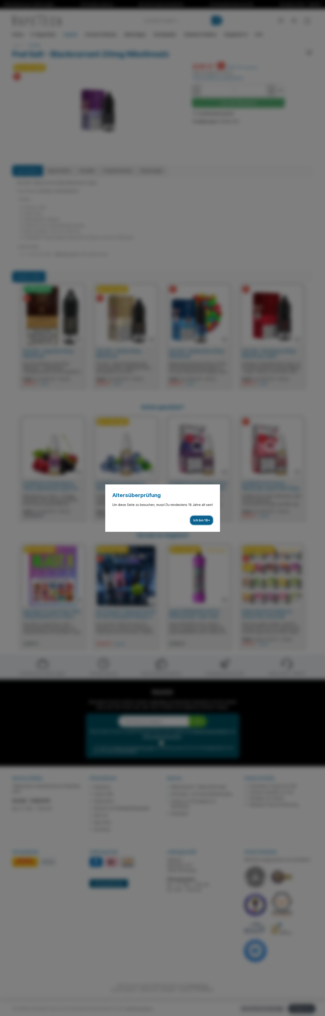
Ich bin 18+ (201, 520)
